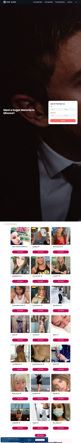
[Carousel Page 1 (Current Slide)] (19, 242)
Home (4, 224)
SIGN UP (63, 120)
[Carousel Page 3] (41, 301)
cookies (8, 438)
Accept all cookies (40, 439)
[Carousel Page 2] (20, 242)
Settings (29, 439)
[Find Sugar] (9, 2)
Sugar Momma (10, 224)
